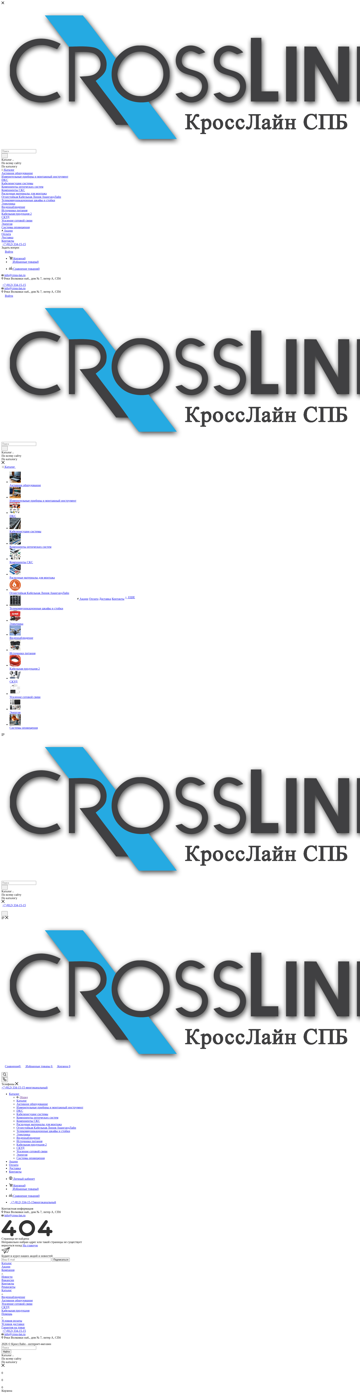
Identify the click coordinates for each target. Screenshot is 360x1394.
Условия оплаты (12, 1320)
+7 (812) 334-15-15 (14, 244)
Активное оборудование (17, 1300)
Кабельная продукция (15, 1310)
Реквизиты (8, 1286)
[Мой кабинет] (3, 909)
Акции (6, 1266)
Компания (8, 1270)
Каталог (21, 1100)
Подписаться (60, 1259)
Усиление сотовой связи (17, 1303)
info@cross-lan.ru (15, 275)
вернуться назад (12, 1245)
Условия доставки (13, 1324)
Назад (24, 1097)
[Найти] (5, 155)
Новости (7, 1276)
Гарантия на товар (13, 1327)
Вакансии (8, 1280)
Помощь (7, 1314)
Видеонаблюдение (13, 1297)
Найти (6, 1351)
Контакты (8, 1283)
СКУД (5, 1307)
